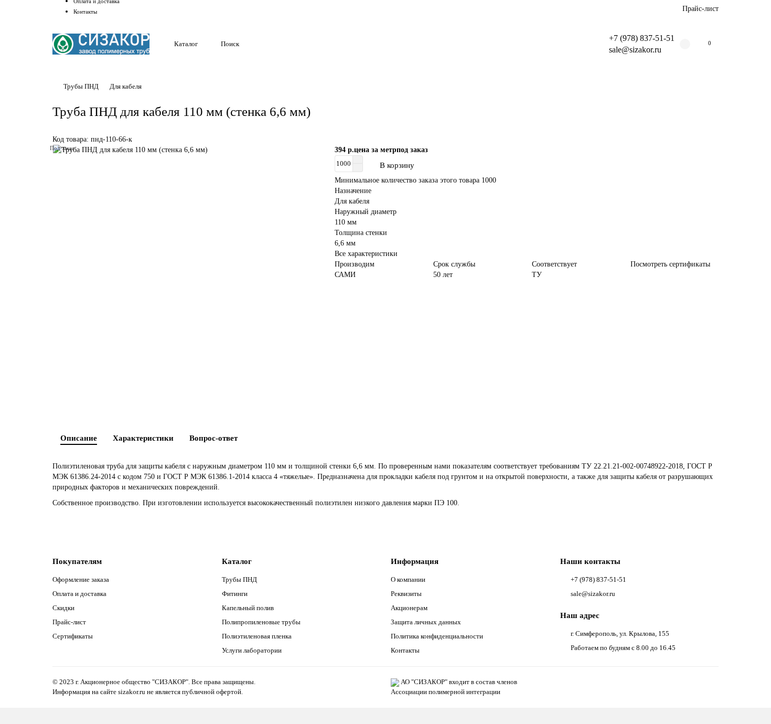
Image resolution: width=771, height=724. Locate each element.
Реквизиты (406, 594)
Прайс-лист (700, 9)
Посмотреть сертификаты (670, 264)
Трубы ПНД (81, 86)
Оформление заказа (80, 579)
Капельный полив (248, 608)
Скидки (63, 608)
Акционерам (409, 608)
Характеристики (143, 437)
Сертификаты (72, 636)
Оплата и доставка (79, 594)
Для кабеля (126, 86)
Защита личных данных (426, 622)
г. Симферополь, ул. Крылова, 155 (620, 633)
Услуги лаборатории (252, 650)
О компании (408, 579)
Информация (414, 561)
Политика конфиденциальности (437, 636)
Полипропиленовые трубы (261, 622)
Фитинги (235, 594)
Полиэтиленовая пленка (257, 636)
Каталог (186, 44)
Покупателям (77, 561)
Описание (78, 437)
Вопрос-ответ (213, 437)
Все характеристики (366, 254)
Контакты (85, 11)
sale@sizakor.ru (635, 49)
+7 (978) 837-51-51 (641, 38)
